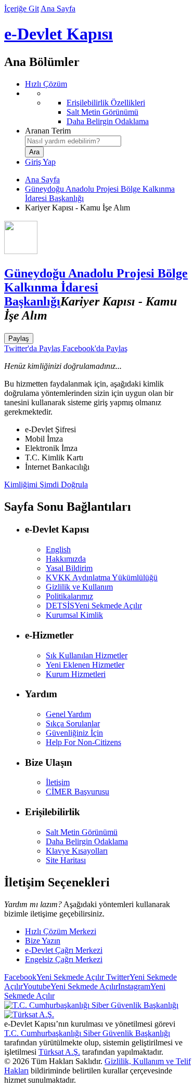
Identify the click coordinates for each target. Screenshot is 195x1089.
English (58, 549)
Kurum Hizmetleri (76, 674)
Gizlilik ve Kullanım (79, 586)
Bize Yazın (42, 940)
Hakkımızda (66, 558)
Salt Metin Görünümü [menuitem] (102, 112)
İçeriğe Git (21, 8)
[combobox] (73, 141)
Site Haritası (66, 860)
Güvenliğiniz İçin (74, 732)
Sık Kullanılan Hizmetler (86, 655)
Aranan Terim (48, 130)
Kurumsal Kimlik (74, 614)
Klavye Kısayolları (77, 850)
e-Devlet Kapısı (58, 33)
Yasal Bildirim (69, 568)
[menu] (108, 107)
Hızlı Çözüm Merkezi (60, 931)
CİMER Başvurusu (77, 791)
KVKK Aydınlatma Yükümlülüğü (102, 577)
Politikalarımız (69, 596)
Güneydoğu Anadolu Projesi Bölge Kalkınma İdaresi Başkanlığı (96, 287)
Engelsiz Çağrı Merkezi (63, 959)
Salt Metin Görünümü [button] (82, 832)
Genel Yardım (68, 714)
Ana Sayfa (58, 8)
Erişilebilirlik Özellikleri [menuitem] (106, 102)
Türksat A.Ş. (59, 1051)
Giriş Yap (40, 161)
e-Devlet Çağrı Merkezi (63, 950)
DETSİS (94, 605)
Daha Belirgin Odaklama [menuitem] (108, 121)
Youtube (70, 986)
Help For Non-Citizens (83, 742)
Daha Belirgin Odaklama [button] (87, 841)
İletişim (58, 782)
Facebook (54, 977)
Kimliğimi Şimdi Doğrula (46, 484)
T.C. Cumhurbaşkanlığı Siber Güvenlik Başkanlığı (87, 1033)
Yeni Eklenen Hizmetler (85, 664)
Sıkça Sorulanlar (73, 723)
